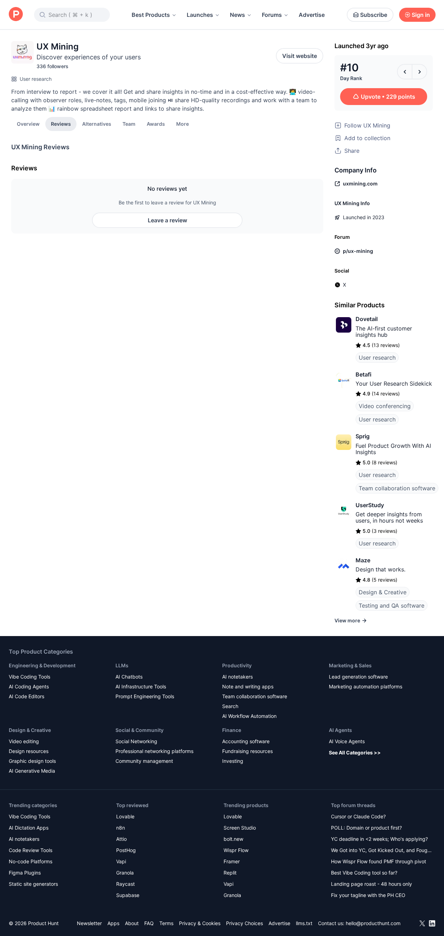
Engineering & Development (42, 665)
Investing (232, 761)
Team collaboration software (397, 488)
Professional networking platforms (154, 751)
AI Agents (340, 730)
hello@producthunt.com (373, 923)
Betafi (363, 374)
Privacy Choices (244, 923)
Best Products (151, 14)
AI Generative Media (32, 771)
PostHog (126, 850)
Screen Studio (240, 828)
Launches (200, 14)
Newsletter (89, 923)
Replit (230, 873)
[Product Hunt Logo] (16, 14)
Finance (231, 730)
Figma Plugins (25, 873)
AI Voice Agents (347, 741)
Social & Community (139, 730)
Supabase (127, 895)
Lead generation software (358, 677)
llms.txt (304, 923)
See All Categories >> (355, 752)
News (237, 14)
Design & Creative (382, 592)
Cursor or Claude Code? (358, 816)
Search (230, 706)
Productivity (237, 665)
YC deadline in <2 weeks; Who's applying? (379, 839)
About (132, 923)
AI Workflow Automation (249, 716)
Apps (113, 923)
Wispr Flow (236, 850)
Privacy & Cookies (199, 923)
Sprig (363, 436)
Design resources (28, 751)
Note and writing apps (247, 686)
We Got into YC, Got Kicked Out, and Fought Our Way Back (381, 851)
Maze (363, 560)
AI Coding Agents (29, 686)
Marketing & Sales (350, 665)
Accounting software (246, 741)
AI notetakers (237, 677)
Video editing (24, 741)
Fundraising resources (247, 751)
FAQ (149, 923)
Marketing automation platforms (365, 686)
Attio (121, 839)
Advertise (312, 14)
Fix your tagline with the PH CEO (368, 895)
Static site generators (33, 884)
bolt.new (233, 839)
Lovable (125, 816)
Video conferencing (385, 406)
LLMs (121, 665)
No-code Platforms (30, 861)
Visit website (299, 55)
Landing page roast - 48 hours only (371, 884)
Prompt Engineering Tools (144, 696)
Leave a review (167, 220)
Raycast (125, 884)
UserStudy (370, 505)
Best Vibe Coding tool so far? (364, 873)
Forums (272, 14)
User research (36, 79)
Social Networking (136, 741)
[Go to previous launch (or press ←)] (405, 72)
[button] (182, 123)
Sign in (421, 14)
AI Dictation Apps (28, 828)
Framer (232, 861)
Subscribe (373, 14)
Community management (144, 761)
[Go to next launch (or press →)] (419, 72)
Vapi (121, 861)
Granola (125, 873)
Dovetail (367, 318)
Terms (166, 923)
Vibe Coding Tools (29, 677)
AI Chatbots (129, 677)
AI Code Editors (26, 696)
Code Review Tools (30, 850)
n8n (120, 828)
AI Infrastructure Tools (140, 686)
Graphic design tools (32, 761)
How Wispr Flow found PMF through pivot (378, 861)
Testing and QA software (391, 605)
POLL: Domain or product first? (366, 828)
